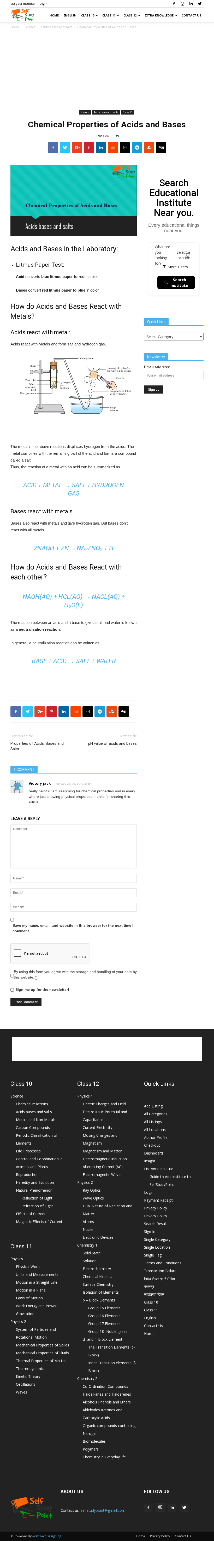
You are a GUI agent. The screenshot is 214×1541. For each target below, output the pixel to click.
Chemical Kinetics (97, 1276)
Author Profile (156, 1137)
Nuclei (88, 1229)
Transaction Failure (160, 1270)
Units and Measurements (37, 1274)
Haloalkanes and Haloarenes (107, 1394)
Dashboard (153, 1153)
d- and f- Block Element (102, 1339)
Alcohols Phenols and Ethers (107, 1402)
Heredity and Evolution (35, 1182)
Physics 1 (18, 1258)
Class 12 (129, 15)
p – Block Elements (99, 1300)
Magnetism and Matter (102, 1150)
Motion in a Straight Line (36, 1282)
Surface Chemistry (98, 1284)
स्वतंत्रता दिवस (154, 1294)
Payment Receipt (158, 1200)
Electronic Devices (98, 1237)
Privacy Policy (155, 1207)
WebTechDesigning (47, 1536)
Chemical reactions (32, 1103)
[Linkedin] (191, 3)
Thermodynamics (30, 1368)
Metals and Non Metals (36, 1119)
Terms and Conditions (162, 1262)
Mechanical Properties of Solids (42, 1345)
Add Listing (153, 1106)
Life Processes (28, 1150)
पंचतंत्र (149, 1286)
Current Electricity (97, 1127)
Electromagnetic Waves (102, 1174)
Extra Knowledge (159, 15)
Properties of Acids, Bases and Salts (37, 746)
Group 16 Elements (104, 1315)
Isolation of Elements (101, 1292)
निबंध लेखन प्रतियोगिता (159, 1278)
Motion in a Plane (31, 1290)
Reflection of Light (36, 1198)
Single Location (157, 1247)
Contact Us (191, 15)
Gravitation (25, 1313)
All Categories (155, 1113)
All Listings (153, 1121)
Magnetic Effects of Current (39, 1221)
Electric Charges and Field (104, 1103)
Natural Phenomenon (34, 1190)
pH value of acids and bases (112, 743)
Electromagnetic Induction (105, 1158)
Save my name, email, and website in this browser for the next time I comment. (73, 928)
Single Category (157, 1239)
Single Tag (153, 1255)
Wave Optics (93, 1198)
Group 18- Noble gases (107, 1331)
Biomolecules (94, 1441)
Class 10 (87, 15)
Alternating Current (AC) (103, 1166)
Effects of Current (31, 1213)
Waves (21, 1392)
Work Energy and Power (36, 1305)
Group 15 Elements (104, 1307)
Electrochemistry (97, 1268)
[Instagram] (182, 3)
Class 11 (108, 15)
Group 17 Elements (104, 1323)
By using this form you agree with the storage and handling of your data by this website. (75, 974)
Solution (90, 1260)
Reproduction (27, 1174)
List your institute (22, 3)
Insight (149, 1160)
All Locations (155, 1129)
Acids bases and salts (56, 27)
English (69, 15)
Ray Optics (92, 1190)
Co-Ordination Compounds (105, 1386)
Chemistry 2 (87, 1378)
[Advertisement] (107, 69)
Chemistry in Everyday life (104, 1456)
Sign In (149, 1231)
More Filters (178, 266)
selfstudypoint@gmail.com (103, 1510)
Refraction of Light (37, 1205)
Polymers (91, 1449)
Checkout (152, 1145)
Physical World (28, 1266)
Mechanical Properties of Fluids (42, 1352)
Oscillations (25, 1384)
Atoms (88, 1221)
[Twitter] (200, 3)
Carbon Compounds (33, 1127)
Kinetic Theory (28, 1376)
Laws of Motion (29, 1297)
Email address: (157, 367)
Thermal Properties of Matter (41, 1360)
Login (43, 3)
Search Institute (179, 282)
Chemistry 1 (87, 1245)
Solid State (92, 1252)
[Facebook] (174, 3)
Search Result (155, 1223)
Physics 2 (18, 1321)
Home (54, 15)
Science (30, 27)
